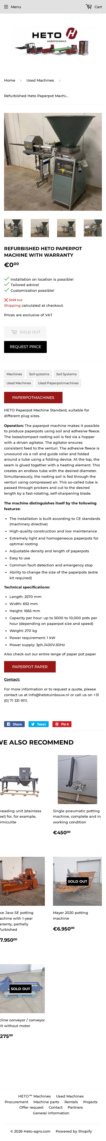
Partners (75, 1107)
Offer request (31, 1107)
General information (51, 1113)
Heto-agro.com (37, 1131)
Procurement (16, 1102)
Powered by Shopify (74, 1131)
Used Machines (40, 80)
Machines (14, 374)
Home (9, 80)
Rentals (71, 1102)
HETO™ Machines (34, 1096)
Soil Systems (66, 374)
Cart (97, 7)
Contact (56, 1107)
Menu (16, 7)
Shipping (12, 305)
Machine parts (46, 1102)
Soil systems (39, 374)
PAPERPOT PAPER (30, 666)
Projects (90, 1102)
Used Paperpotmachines (58, 383)
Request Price (25, 346)
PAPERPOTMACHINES (33, 397)
